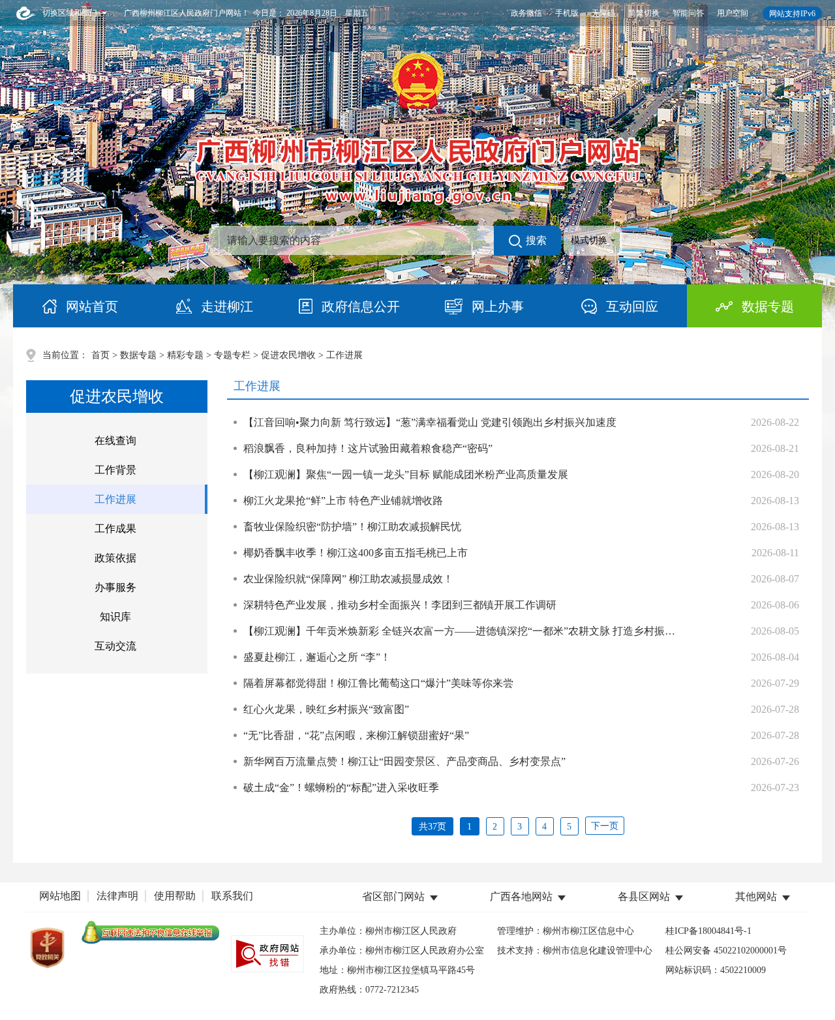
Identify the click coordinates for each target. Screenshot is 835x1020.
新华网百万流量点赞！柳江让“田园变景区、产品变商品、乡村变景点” (404, 761)
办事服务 (115, 587)
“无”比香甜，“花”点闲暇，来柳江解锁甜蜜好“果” (356, 735)
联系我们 (232, 895)
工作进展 (115, 499)
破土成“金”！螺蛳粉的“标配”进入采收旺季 (341, 787)
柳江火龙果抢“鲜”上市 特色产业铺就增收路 (343, 500)
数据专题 (138, 355)
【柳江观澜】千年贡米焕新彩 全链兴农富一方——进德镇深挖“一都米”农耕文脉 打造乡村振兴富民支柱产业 (490, 631)
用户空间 (732, 13)
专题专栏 (232, 355)
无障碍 (603, 13)
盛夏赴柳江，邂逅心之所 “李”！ (317, 657)
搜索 (536, 240)
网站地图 (60, 895)
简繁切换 (644, 13)
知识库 (115, 616)
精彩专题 (185, 355)
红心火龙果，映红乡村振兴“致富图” (326, 709)
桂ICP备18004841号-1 (708, 931)
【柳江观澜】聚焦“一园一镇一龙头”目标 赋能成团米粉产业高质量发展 (405, 474)
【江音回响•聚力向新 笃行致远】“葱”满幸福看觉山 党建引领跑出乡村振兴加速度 (429, 422)
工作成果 (115, 528)
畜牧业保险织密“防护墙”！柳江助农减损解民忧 (352, 526)
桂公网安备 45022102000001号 (726, 950)
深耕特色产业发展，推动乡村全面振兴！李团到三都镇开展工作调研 (399, 604)
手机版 (567, 13)
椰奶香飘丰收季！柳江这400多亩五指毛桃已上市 (355, 552)
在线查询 (115, 440)
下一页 (604, 826)
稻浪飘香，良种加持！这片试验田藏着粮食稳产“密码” (368, 448)
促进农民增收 (288, 355)
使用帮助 (175, 895)
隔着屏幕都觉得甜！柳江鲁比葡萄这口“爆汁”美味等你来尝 (378, 683)
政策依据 (115, 557)
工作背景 (115, 469)
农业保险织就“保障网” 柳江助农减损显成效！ (348, 578)
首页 (100, 355)
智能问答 (688, 13)
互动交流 (115, 646)
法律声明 (117, 895)
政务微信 (526, 13)
